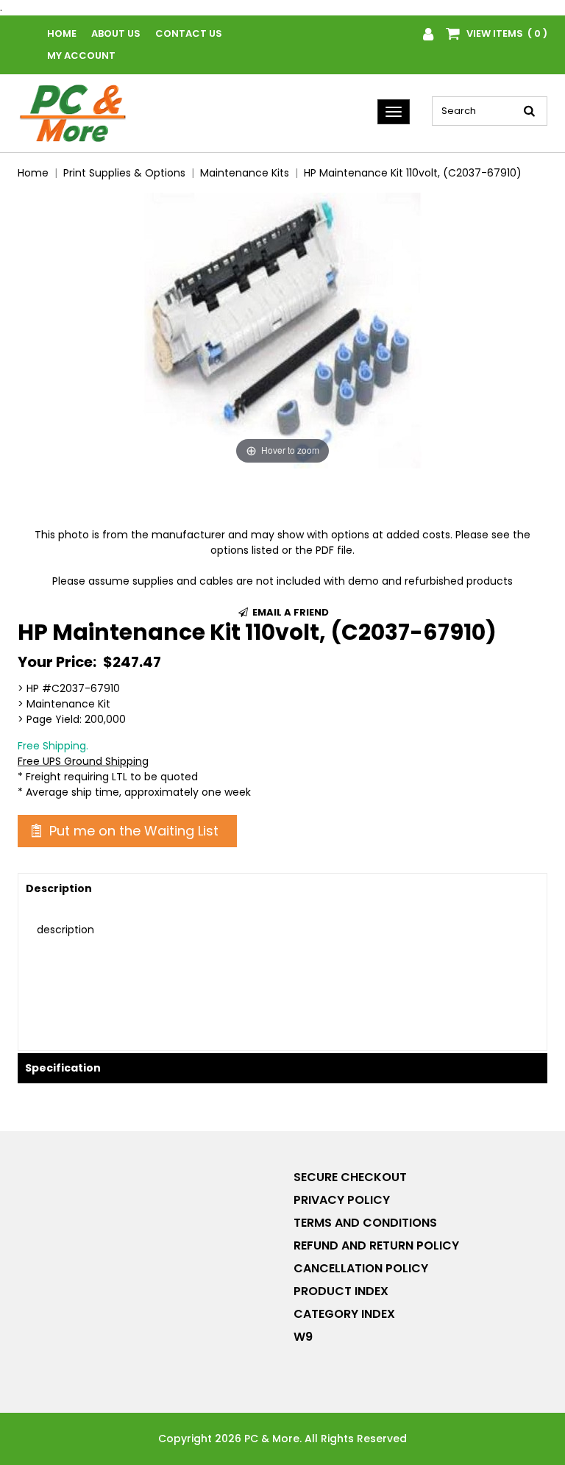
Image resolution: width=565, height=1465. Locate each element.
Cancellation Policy (361, 1268)
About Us (116, 33)
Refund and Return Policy (376, 1245)
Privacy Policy (342, 1199)
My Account (81, 56)
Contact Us (188, 33)
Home (62, 33)
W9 (303, 1336)
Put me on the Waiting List (132, 830)
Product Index (341, 1291)
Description (59, 888)
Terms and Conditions (365, 1222)
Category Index (344, 1313)
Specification (63, 1068)
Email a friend (289, 612)
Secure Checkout (350, 1177)
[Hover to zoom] (282, 329)
